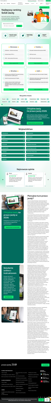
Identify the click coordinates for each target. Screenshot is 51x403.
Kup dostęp (45, 365)
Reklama (30, 381)
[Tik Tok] (38, 397)
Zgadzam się (41, 400)
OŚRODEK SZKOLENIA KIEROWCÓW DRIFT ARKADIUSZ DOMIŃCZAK (38, 79)
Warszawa (13, 47)
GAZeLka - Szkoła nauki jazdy (11, 50)
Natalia (30, 173)
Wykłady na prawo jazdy (21, 378)
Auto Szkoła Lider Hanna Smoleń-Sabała (37, 74)
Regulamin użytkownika (33, 374)
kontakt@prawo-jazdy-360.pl (8, 374)
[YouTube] (44, 397)
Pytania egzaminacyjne (33, 385)
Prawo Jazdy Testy (32, 390)
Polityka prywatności (32, 376)
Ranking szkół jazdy (32, 0)
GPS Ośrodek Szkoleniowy (34, 58)
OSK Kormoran (32, 54)
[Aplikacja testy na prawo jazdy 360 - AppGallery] (45, 381)
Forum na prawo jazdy (21, 392)
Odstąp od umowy (32, 372)
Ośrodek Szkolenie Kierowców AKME (37, 50)
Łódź (38, 71)
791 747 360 (4, 382)
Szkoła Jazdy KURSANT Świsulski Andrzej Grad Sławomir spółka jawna (13, 75)
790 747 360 (4, 372)
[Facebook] (40, 397)
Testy (2, 3)
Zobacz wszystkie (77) (14, 89)
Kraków (38, 47)
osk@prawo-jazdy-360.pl (7, 384)
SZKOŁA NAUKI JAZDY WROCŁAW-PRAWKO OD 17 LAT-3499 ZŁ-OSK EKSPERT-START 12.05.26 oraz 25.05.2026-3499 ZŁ (14, 84)
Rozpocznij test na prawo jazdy (35, 123)
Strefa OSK (48, 0)
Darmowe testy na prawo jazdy (21, 373)
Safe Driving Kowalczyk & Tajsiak (11, 78)
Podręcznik (13, 3)
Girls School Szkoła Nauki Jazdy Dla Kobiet (38, 82)
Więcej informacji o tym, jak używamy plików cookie (19, 400)
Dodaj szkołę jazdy (43, 7)
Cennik (32, 3)
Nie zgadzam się (47, 400)
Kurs (4, 3)
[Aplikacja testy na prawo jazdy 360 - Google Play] (45, 374)
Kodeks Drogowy (19, 388)
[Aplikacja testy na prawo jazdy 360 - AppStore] (45, 378)
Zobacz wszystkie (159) (13, 63)
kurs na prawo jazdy (20, 376)
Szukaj (19, 25)
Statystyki (27, 3)
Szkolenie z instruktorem (20, 3)
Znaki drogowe (19, 386)
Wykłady (8, 3)
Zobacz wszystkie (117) (38, 63)
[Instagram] (42, 397)
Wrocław (14, 71)
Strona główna (3, 0)
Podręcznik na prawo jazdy (22, 380)
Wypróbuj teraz (8, 297)
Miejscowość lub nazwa (8, 23)
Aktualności (18, 390)
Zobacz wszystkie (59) (38, 89)
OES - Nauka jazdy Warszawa (11, 58)
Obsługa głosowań (32, 383)
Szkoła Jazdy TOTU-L (9, 54)
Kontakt (30, 378)
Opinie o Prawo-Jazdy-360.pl (33, 388)
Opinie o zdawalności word (22, 384)
